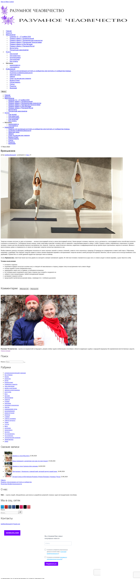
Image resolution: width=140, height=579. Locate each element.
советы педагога (10, 420)
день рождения (9, 386)
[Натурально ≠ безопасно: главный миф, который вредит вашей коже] (9, 471)
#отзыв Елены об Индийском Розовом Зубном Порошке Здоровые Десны (36, 476)
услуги (7, 424)
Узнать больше (5, 351)
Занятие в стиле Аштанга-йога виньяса (25, 466)
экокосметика (9, 439)
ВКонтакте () (24, 289)
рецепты (7, 415)
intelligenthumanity (10, 155)
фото (6, 426)
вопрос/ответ (9, 382)
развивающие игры (11, 409)
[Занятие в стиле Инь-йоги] (9, 456)
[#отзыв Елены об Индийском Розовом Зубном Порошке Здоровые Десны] (9, 476)
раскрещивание (10, 411)
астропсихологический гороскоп (15, 373)
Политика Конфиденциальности (11, 484)
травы (6, 422)
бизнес (7, 377)
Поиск (3, 510)
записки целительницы (12, 390)
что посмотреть (10, 434)
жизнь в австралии (11, 388)
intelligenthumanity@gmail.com (10, 524)
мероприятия (9, 397)
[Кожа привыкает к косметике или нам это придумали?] (9, 461)
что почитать (9, 435)
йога (27, 155)
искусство (8, 392)
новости (7, 399)
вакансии (8, 378)
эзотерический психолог (12, 437)
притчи (7, 407)
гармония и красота (11, 384)
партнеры (8, 403)
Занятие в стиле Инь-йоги (21, 456)
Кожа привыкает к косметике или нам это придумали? (30, 461)
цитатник (8, 428)
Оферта (3, 480)
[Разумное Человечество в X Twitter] (25, 507)
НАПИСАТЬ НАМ (12, 533)
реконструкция (9, 413)
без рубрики (8, 375)
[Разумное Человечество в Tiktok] (17, 507)
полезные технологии (12, 405)
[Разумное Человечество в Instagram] (21, 507)
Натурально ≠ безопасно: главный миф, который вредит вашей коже (35, 471)
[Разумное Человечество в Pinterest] (28, 507)
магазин (7, 396)
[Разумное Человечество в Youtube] (6, 507)
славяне (7, 416)
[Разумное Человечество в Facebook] (13, 507)
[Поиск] (20, 512)
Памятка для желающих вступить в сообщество (16, 482)
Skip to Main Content (7, 1)
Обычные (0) (34, 289)
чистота (7, 432)
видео (6, 380)
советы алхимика (10, 418)
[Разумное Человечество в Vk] (10, 507)
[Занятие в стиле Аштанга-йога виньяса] (9, 466)
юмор (6, 441)
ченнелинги (8, 430)
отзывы (7, 401)
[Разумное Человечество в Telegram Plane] (2, 507)
